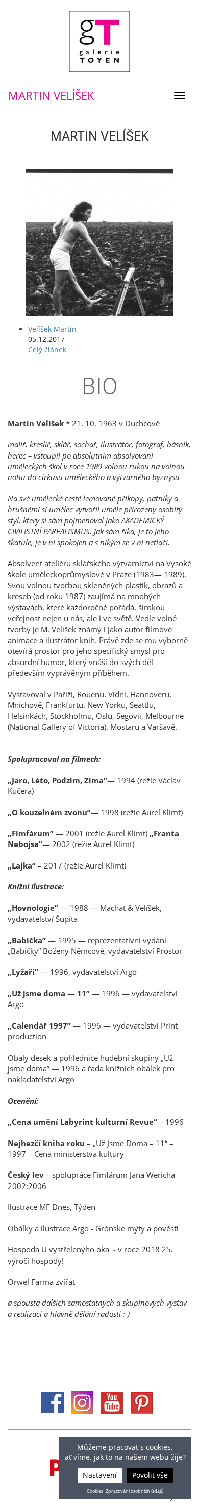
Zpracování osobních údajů (135, 1491)
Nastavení (100, 1475)
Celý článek (47, 349)
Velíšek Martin (52, 329)
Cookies (95, 1491)
